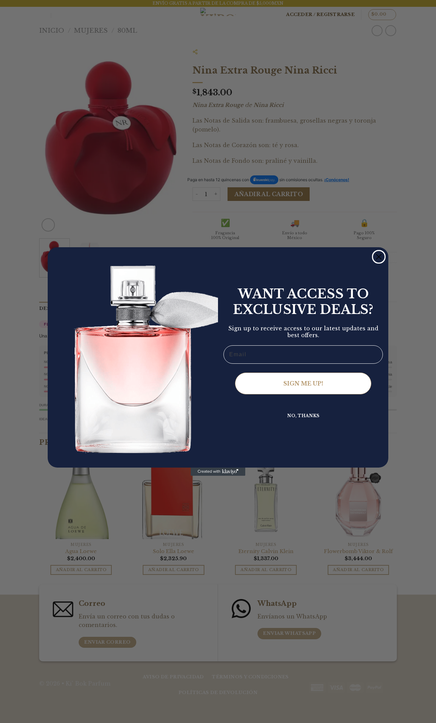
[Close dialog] (379, 257)
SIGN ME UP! (303, 383)
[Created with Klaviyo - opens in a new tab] (218, 472)
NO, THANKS (303, 415)
